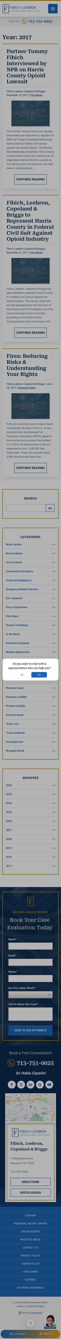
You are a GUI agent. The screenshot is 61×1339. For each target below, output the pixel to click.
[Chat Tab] (30, 669)
